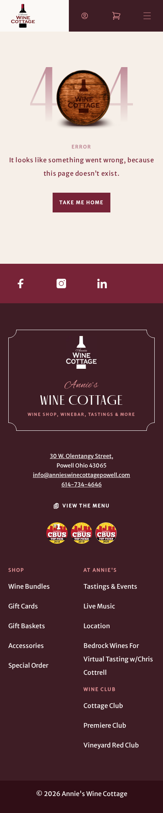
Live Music (99, 606)
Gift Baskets (26, 626)
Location (96, 626)
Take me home (81, 202)
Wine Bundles (29, 586)
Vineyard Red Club (111, 745)
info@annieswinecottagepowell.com (81, 475)
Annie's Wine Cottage (94, 794)
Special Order (28, 665)
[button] (140, 8)
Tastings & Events (110, 586)
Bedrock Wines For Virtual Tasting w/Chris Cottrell (118, 659)
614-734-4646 (81, 484)
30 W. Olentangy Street (81, 456)
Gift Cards (23, 606)
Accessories (26, 646)
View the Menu (86, 506)
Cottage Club (103, 706)
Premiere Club (104, 725)
